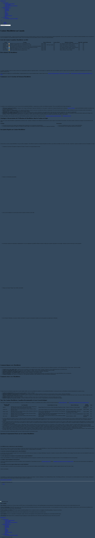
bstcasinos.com (3, 0)
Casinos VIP (7, 6)
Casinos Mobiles (8, 4)
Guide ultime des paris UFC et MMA (11, 18)
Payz (6, 11)
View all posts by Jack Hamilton (6, 479)
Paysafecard (7, 10)
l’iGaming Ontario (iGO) (46, 461)
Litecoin (6, 12)
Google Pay (7, 8)
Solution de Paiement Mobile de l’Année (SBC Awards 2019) (58, 73)
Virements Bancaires (8, 15)
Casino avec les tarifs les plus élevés (11, 5)
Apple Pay (7, 13)
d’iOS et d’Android (71, 108)
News (4, 484)
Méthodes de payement (7, 7)
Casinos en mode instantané (9, 3)
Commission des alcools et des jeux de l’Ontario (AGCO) (79, 402)
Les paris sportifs (6, 17)
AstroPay (6, 14)
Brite (6, 16)
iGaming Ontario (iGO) (63, 402)
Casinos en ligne (5, 2)
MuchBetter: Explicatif (67, 115)
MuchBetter (7, 9)
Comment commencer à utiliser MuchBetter (53, 115)
